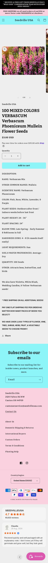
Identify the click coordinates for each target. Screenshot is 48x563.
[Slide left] (18, 98)
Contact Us (10, 411)
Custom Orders (12, 440)
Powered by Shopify (31, 499)
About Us (9, 422)
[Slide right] (30, 98)
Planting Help (12, 452)
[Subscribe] (40, 380)
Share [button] (8, 336)
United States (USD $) (23, 481)
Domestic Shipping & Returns (19, 428)
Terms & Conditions (14, 446)
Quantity (6, 151)
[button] (3, 20)
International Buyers (15, 434)
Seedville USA (20, 499)
